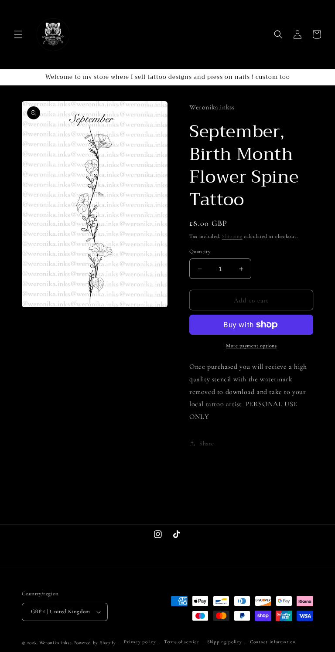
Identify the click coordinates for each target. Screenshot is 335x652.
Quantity (200, 251)
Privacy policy (140, 642)
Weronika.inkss (55, 642)
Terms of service (181, 642)
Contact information (272, 642)
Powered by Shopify (94, 642)
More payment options (251, 346)
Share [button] (206, 443)
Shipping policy (224, 642)
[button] (18, 34)
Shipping (232, 236)
